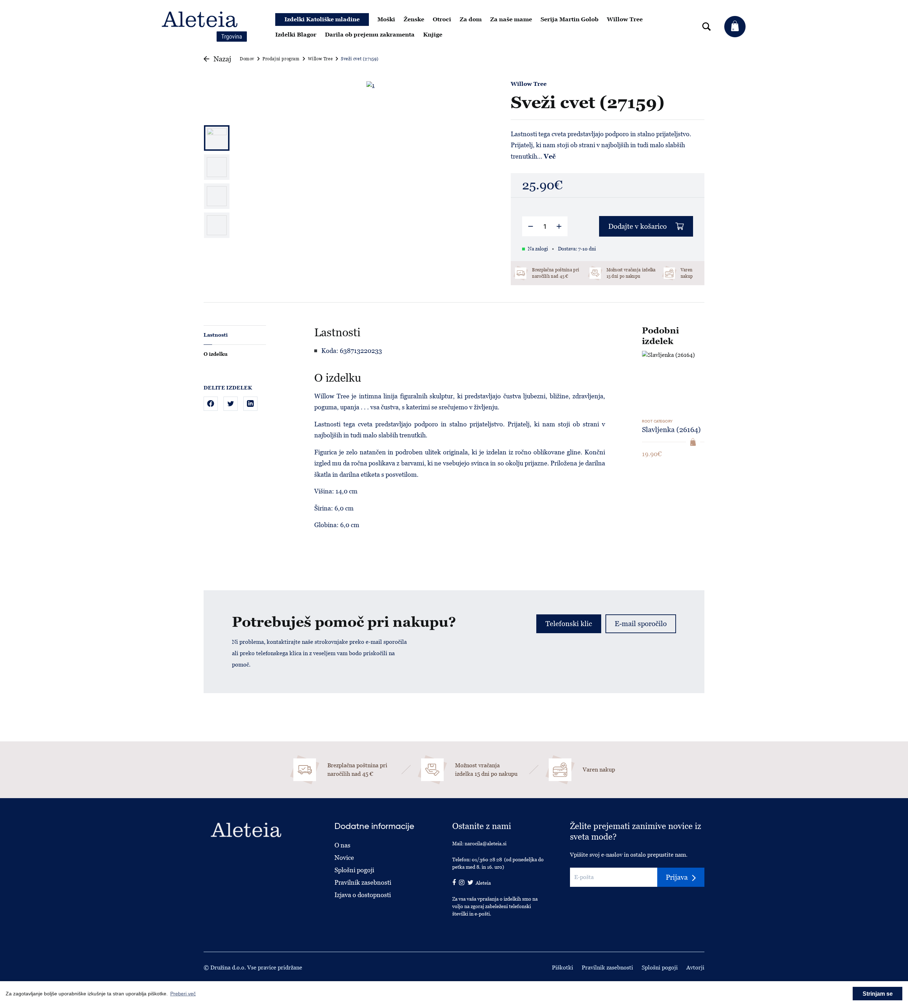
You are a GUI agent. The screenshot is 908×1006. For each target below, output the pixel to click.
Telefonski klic (569, 624)
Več (550, 156)
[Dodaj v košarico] (693, 442)
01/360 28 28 (487, 859)
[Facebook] (211, 404)
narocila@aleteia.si (485, 843)
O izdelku (215, 354)
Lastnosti (216, 335)
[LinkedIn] (250, 404)
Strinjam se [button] (878, 994)
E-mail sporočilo (641, 624)
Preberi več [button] (183, 993)
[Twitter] (230, 404)
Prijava (677, 877)
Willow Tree (529, 84)
